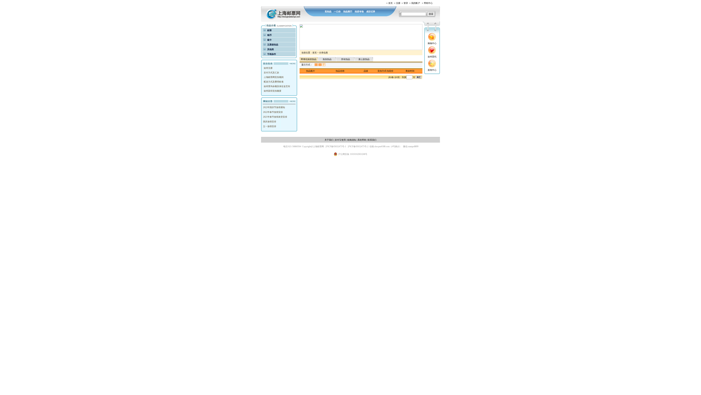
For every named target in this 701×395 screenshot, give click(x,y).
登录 (406, 3)
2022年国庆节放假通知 (274, 107)
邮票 (269, 30)
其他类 (270, 49)
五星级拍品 (272, 44)
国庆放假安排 (269, 121)
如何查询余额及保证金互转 (277, 86)
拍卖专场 (359, 11)
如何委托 (432, 56)
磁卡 (269, 40)
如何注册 (268, 68)
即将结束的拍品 (308, 59)
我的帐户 (415, 3)
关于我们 (329, 140)
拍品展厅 (347, 11)
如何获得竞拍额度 (272, 91)
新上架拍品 (364, 59)
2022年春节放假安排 (273, 112)
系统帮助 (361, 140)
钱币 (269, 35)
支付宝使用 (340, 140)
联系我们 (372, 140)
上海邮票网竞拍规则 (274, 77)
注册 (398, 3)
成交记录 (370, 11)
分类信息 (323, 52)
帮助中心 (428, 3)
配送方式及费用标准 (274, 81)
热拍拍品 (327, 59)
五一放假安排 (269, 126)
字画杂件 (271, 54)
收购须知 (351, 140)
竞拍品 (328, 11)
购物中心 (432, 43)
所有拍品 (345, 59)
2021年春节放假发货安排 (275, 117)
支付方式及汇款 (271, 72)
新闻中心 (432, 70)
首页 (390, 3)
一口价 (337, 11)
